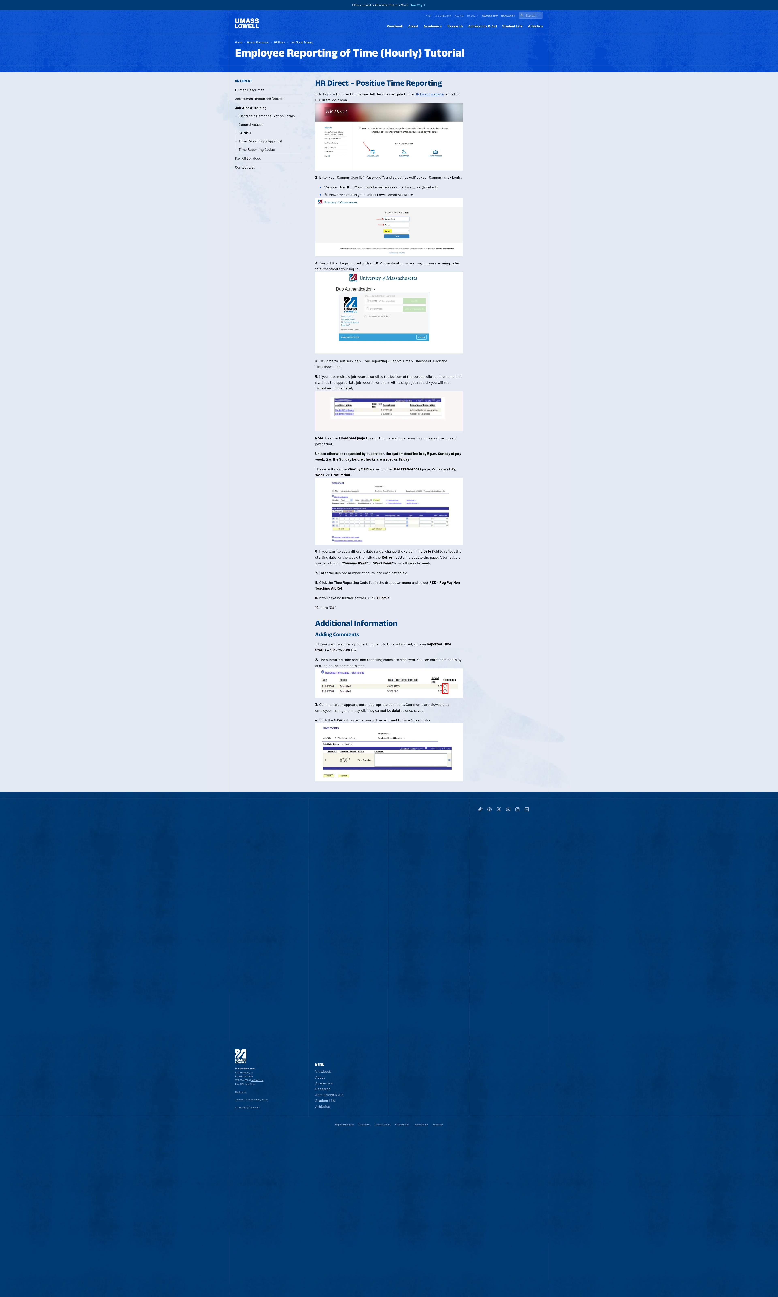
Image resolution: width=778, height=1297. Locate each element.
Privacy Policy (402, 1124)
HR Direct (279, 42)
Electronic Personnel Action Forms (267, 116)
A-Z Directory (443, 15)
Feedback (438, 1124)
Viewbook (395, 26)
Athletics (535, 26)
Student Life (512, 26)
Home (238, 42)
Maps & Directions (344, 1124)
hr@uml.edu (257, 1080)
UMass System (382, 1124)
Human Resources (258, 42)
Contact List (245, 167)
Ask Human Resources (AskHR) (259, 98)
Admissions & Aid (482, 26)
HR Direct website (429, 94)
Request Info (490, 15)
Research (455, 26)
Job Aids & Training (302, 42)
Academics (433, 26)
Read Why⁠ (416, 5)
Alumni (459, 15)
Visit (429, 15)
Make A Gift (508, 15)
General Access (251, 124)
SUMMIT (245, 132)
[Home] (247, 23)
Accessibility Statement (247, 1107)
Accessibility (421, 1124)
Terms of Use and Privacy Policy (251, 1099)
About (413, 26)
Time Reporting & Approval (260, 141)
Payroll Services (248, 158)
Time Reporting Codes (257, 149)
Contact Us (241, 1091)
